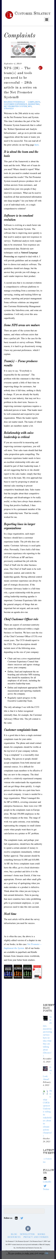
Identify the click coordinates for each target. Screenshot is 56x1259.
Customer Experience (15, 104)
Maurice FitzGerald (14, 102)
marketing (34, 104)
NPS (30, 106)
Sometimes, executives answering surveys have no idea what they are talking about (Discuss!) (47, 1036)
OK (46, 1253)
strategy (9, 109)
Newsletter (27, 1234)
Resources (14, 1236)
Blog (14, 1234)
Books (41, 1234)
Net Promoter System (15, 106)
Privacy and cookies (35, 1236)
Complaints (34, 102)
